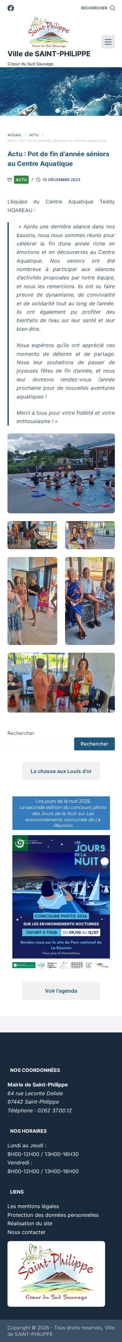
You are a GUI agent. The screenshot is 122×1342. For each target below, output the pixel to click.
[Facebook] (10, 8)
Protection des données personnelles (53, 1215)
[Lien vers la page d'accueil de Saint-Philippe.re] (48, 32)
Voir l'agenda (61, 990)
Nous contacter (26, 1232)
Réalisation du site (29, 1223)
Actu (21, 179)
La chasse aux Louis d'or (61, 771)
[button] (57, 110)
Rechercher (20, 733)
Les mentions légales (33, 1206)
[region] (61, 91)
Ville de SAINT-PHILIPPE (48, 53)
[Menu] (108, 42)
